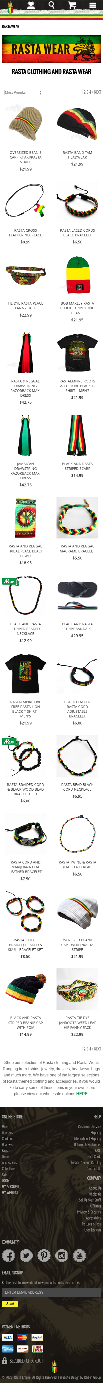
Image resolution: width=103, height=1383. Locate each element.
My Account (10, 1187)
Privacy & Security (89, 1212)
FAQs (98, 1151)
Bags (5, 1151)
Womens (7, 1133)
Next (97, 92)
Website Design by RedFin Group (80, 1378)
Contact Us (94, 1169)
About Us (95, 1188)
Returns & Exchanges (87, 1145)
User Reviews (92, 1230)
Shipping (96, 1133)
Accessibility (93, 1218)
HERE (82, 1094)
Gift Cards (94, 1157)
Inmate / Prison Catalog (86, 1163)
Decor (6, 1157)
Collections (8, 1169)
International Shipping (87, 1139)
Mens (5, 1127)
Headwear (8, 1145)
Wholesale (94, 1194)
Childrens (7, 1139)
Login (5, 1181)
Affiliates (95, 1206)
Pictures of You (91, 1224)
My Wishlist (10, 1193)
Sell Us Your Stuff (90, 1200)
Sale (4, 1175)
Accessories (9, 1163)
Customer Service (89, 1127)
